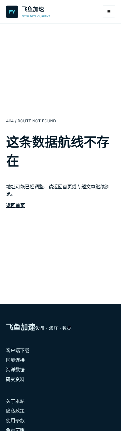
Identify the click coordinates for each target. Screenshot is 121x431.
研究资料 (15, 379)
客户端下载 (17, 350)
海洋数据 (15, 370)
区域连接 (15, 360)
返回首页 (15, 205)
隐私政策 (15, 411)
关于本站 (15, 401)
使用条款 (15, 420)
